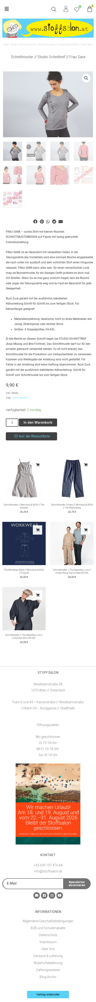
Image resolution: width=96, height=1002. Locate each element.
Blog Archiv (48, 977)
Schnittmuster (27, 44)
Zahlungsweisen (48, 970)
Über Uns (48, 949)
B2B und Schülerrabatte (48, 928)
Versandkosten (20, 397)
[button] (25, 9)
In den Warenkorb (38, 422)
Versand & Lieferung (48, 956)
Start (6, 44)
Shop (14, 44)
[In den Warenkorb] (37, 464)
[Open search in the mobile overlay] (53, 9)
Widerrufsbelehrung (48, 963)
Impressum (48, 942)
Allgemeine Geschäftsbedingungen (48, 921)
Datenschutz (48, 935)
